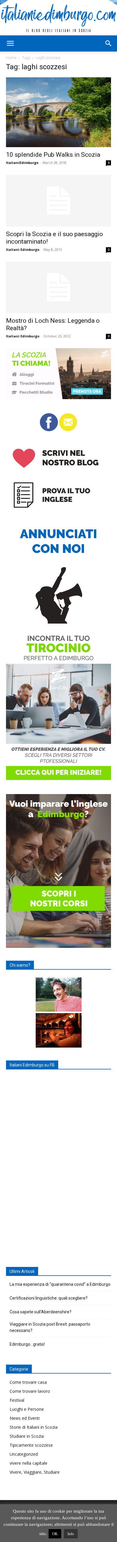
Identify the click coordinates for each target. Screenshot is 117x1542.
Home (11, 57)
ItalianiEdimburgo (22, 162)
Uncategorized (24, 1454)
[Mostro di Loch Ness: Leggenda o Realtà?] (58, 287)
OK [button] (55, 1534)
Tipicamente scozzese (31, 1445)
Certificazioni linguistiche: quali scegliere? (49, 1298)
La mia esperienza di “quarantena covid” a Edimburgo (60, 1284)
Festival (17, 1400)
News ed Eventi (25, 1418)
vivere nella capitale (28, 1463)
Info (71, 1534)
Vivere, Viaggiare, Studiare (35, 1472)
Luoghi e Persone (27, 1409)
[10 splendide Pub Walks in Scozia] (58, 112)
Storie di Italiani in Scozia (34, 1427)
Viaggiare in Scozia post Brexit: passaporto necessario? (50, 1327)
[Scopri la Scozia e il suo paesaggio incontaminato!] (58, 201)
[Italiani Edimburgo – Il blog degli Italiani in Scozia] (58, 17)
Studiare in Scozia (27, 1436)
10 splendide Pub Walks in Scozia (53, 154)
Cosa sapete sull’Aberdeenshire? (40, 1311)
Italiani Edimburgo (22, 249)
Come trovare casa (28, 1382)
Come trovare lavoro (30, 1391)
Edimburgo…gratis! (27, 1344)
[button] (10, 43)
